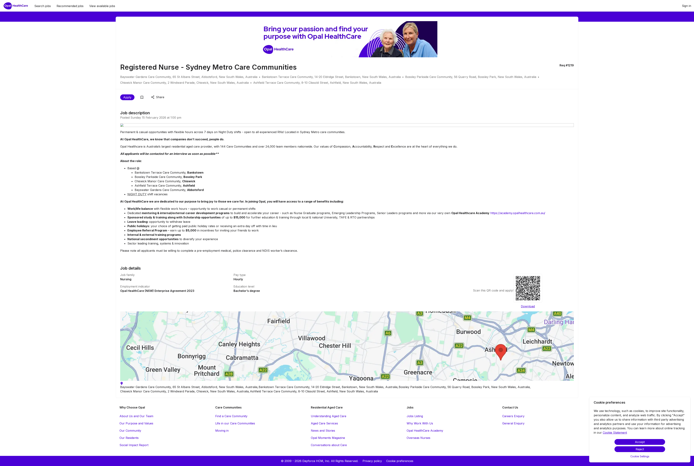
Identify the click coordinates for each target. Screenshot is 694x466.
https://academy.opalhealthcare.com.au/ (517, 213)
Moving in (222, 430)
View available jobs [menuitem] (102, 6)
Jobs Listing (415, 416)
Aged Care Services (324, 423)
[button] (347, 346)
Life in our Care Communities (235, 423)
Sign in (686, 6)
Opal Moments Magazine (328, 438)
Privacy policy (372, 461)
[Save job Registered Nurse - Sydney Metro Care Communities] (142, 97)
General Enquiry (513, 423)
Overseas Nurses (418, 438)
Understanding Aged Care (328, 416)
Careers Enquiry (513, 416)
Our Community (130, 430)
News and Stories (323, 430)
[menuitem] (16, 6)
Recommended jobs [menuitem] (70, 6)
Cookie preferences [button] (399, 461)
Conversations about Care (329, 445)
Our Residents (129, 438)
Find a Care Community (231, 416)
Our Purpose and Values (136, 423)
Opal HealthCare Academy (425, 430)
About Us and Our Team (136, 416)
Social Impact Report (133, 445)
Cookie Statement (615, 432)
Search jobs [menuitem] (42, 6)
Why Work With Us (420, 423)
